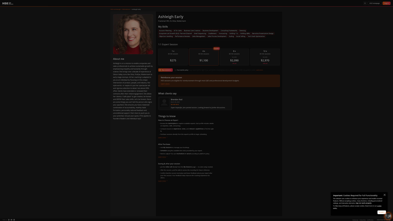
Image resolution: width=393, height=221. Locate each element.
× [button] (384, 195)
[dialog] (359, 204)
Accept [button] (381, 212)
